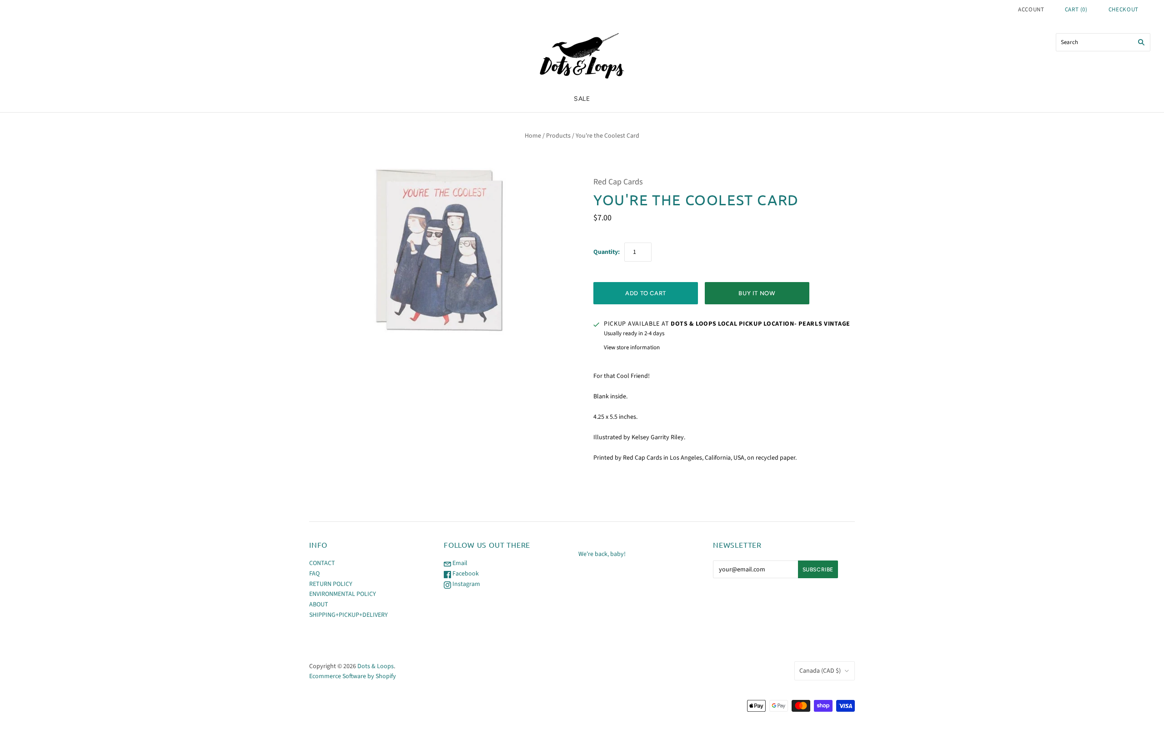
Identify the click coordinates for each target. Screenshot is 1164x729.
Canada (820, 670)
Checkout (1124, 9)
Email (459, 563)
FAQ (314, 573)
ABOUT (318, 604)
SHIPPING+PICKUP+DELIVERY (348, 615)
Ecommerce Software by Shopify (352, 676)
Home (533, 135)
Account (1031, 9)
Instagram (465, 584)
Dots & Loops (375, 666)
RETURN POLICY (330, 584)
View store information (632, 347)
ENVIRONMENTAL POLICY (342, 594)
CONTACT (322, 563)
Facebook (465, 573)
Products (558, 135)
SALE (582, 99)
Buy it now (757, 293)
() (1076, 9)
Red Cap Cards (618, 182)
